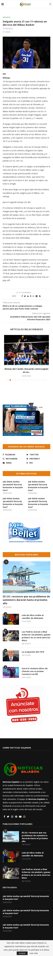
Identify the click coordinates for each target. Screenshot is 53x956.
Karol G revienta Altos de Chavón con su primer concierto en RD (35, 671)
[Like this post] (17, 296)
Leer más (33, 953)
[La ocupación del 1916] (11, 655)
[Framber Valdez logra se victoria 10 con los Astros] (26, 350)
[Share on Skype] (39, 296)
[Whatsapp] (24, 816)
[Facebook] (4, 816)
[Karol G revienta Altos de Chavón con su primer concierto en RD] (11, 672)
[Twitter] (8, 816)
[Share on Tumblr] (30, 296)
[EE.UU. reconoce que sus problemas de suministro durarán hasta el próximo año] (26, 577)
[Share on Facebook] (22, 296)
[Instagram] (12, 816)
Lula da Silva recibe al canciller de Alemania (32, 616)
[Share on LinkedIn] (28, 296)
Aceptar (22, 953)
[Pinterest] (16, 816)
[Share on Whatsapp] (33, 296)
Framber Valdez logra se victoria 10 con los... (26, 370)
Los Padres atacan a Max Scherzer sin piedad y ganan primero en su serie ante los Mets (36, 636)
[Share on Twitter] (25, 296)
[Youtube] (20, 816)
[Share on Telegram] (37, 296)
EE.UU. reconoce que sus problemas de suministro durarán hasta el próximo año (26, 600)
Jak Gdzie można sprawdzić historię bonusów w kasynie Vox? (13, 486)
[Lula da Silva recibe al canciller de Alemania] (11, 619)
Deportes (6, 17)
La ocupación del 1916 (33, 651)
